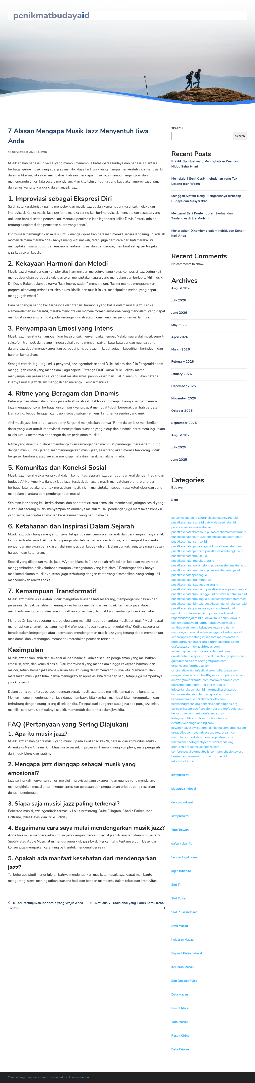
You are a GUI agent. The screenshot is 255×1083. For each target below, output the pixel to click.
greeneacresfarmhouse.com (191, 666)
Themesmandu (79, 1077)
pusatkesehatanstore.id (187, 522)
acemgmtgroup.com (212, 661)
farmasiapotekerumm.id (215, 694)
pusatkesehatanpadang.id (189, 575)
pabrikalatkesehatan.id (220, 522)
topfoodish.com (234, 708)
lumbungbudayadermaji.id (217, 623)
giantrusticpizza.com (205, 747)
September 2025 (184, 423)
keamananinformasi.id (186, 756)
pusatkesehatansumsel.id (189, 541)
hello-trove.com (182, 713)
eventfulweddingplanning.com (192, 723)
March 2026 (180, 349)
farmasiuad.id (198, 613)
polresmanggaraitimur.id (188, 685)
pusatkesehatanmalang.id (189, 599)
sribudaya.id (233, 632)
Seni (174, 500)
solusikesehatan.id (184, 518)
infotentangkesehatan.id (188, 689)
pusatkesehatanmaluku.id (189, 556)
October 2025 (182, 411)
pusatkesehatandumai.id (188, 589)
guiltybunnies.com (184, 661)
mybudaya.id (180, 632)
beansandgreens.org (185, 704)
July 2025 (178, 447)
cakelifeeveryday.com (211, 699)
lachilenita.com (218, 728)
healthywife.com (212, 675)
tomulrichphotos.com (214, 718)
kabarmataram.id (183, 699)
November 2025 (183, 398)
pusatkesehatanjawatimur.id (226, 532)
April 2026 (179, 337)
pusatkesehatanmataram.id (227, 599)
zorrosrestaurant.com (214, 651)
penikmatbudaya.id (184, 623)
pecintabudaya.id (221, 613)
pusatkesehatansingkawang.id (225, 603)
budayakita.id (211, 618)
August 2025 (181, 435)
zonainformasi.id (215, 756)
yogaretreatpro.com (224, 737)
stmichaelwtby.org (230, 751)
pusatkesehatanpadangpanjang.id (194, 584)
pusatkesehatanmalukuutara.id (192, 561)
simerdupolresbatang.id (188, 637)
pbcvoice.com (235, 675)
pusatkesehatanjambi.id (187, 551)
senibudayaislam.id (184, 627)
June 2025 (179, 459)
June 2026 (179, 312)
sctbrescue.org (222, 742)
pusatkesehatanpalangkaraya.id (193, 608)
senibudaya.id (230, 618)
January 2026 (181, 374)
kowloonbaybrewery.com (189, 728)
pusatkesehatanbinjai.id (223, 570)
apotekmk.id (179, 613)
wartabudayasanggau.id (207, 632)
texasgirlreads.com (206, 646)
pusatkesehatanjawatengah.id (192, 546)
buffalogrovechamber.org (189, 642)
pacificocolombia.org (207, 708)
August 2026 (181, 288)
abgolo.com (238, 728)
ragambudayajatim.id (186, 618)
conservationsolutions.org (219, 704)
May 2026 (179, 325)
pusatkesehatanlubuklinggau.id (193, 594)
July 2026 (178, 300)
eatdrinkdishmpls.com (223, 642)
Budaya (176, 487)
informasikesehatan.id (221, 689)
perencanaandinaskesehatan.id (192, 527)
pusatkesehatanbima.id (187, 603)
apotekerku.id (225, 608)
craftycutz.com (181, 646)
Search (177, 128)
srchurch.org (180, 747)
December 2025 (183, 386)
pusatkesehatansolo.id (231, 594)
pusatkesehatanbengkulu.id (224, 551)
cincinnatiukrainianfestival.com (193, 670)
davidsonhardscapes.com (189, 656)
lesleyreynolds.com (184, 718)
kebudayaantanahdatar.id (216, 627)
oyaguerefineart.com (185, 675)
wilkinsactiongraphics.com (227, 656)
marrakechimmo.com (224, 680)
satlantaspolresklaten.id (221, 637)
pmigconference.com (209, 713)
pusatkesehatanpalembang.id (226, 589)
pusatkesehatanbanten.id (188, 532)
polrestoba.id (216, 685)
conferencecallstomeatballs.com (194, 751)
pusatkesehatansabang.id (228, 565)
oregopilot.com (182, 732)
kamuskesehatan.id (184, 694)
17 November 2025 (21, 152)
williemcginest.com (185, 651)
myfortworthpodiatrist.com (190, 737)
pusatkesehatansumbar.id (224, 537)
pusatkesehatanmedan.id (188, 570)
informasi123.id (182, 761)
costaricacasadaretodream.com (215, 732)
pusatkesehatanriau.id (229, 546)
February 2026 (182, 361)
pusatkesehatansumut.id (188, 537)
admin (42, 152)
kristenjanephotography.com (191, 742)
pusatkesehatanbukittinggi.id (191, 580)
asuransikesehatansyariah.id (218, 518)
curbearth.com (181, 708)
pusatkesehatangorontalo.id (190, 565)
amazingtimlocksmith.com (190, 680)
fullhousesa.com (227, 670)
